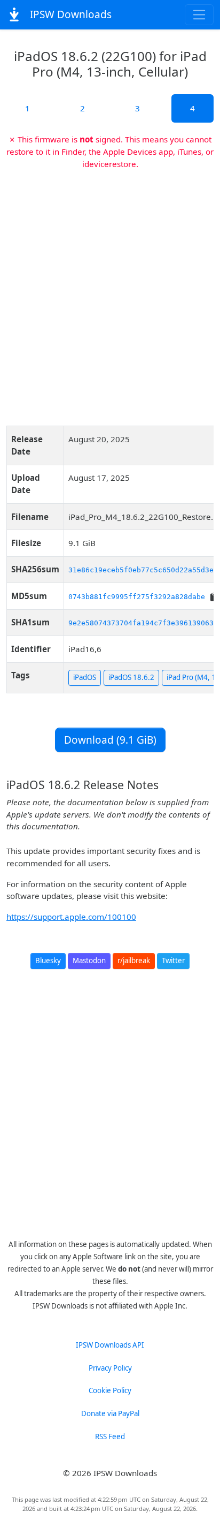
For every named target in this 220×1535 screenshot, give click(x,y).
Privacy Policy (110, 1368)
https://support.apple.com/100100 (71, 916)
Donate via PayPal (110, 1413)
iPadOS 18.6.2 (131, 677)
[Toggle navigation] (199, 14)
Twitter (173, 960)
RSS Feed (110, 1436)
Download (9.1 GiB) (110, 740)
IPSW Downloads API (110, 1345)
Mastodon (89, 960)
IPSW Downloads (69, 14)
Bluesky (48, 960)
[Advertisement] (110, 293)
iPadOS (84, 677)
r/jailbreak (133, 960)
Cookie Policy (110, 1390)
